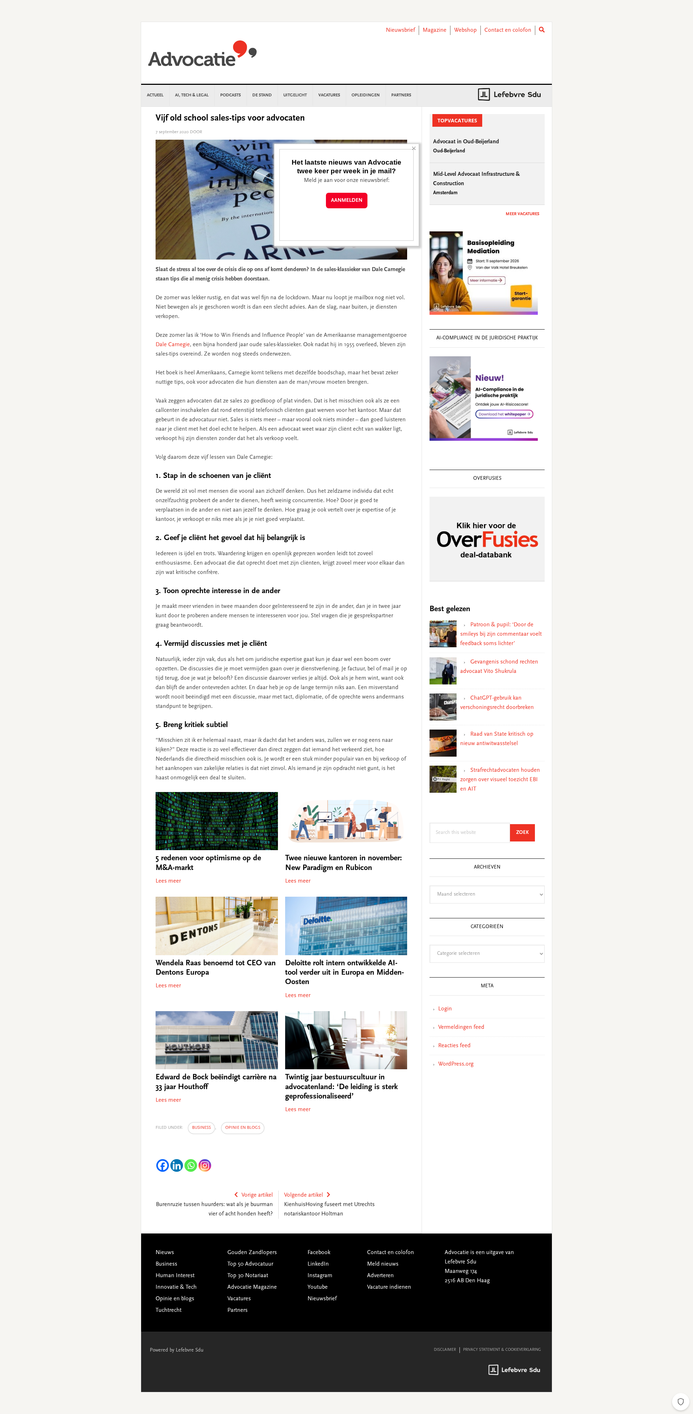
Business (201, 1128)
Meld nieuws (382, 1264)
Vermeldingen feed (461, 1027)
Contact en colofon (507, 30)
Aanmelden (346, 200)
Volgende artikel (303, 1195)
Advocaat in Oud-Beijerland (466, 142)
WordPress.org (456, 1064)
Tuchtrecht (169, 1310)
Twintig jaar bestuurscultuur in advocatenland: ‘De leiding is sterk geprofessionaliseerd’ (341, 1087)
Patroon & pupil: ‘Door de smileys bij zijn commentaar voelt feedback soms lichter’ (501, 634)
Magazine (434, 30)
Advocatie (202, 56)
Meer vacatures (522, 214)
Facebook (319, 1253)
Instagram (320, 1276)
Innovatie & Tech (176, 1287)
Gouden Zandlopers (252, 1253)
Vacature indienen (389, 1287)
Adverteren (380, 1276)
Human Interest (175, 1276)
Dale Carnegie (173, 345)
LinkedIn (318, 1264)
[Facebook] (162, 1165)
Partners (237, 1310)
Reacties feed (454, 1046)
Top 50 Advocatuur (250, 1264)
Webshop (465, 30)
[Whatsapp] (190, 1165)
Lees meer (168, 881)
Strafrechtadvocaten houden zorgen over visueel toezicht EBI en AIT (500, 779)
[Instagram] (205, 1165)
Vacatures (239, 1299)
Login (445, 1009)
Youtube (318, 1287)
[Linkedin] (176, 1165)
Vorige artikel (257, 1195)
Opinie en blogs (242, 1128)
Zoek (525, 832)
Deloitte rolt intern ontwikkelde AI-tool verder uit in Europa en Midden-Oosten (344, 973)
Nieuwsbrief (400, 30)
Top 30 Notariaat (247, 1276)
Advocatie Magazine (252, 1287)
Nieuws (165, 1253)
